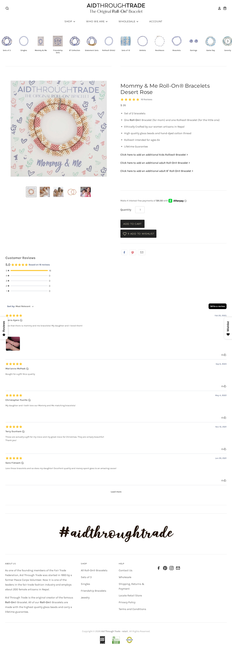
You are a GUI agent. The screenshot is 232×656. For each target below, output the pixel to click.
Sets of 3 (86, 577)
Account (155, 21)
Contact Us (125, 570)
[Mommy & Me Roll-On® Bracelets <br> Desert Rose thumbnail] (31, 192)
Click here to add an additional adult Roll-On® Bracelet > (155, 162)
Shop (69, 21)
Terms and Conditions (132, 609)
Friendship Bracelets (93, 590)
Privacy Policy (127, 602)
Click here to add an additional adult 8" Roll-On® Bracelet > (156, 171)
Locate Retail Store (130, 595)
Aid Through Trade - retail (114, 631)
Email (142, 252)
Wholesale (127, 21)
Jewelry (85, 597)
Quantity (125, 209)
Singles (85, 584)
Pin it (132, 252)
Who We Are (95, 21)
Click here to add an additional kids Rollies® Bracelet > (154, 154)
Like (124, 252)
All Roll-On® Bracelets (94, 570)
